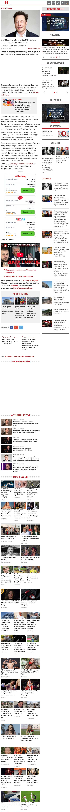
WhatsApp (14, 285)
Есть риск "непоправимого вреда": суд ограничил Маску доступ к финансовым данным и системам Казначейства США (26, 458)
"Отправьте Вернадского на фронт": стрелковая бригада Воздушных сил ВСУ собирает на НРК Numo (49, 87)
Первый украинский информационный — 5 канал (6, 3)
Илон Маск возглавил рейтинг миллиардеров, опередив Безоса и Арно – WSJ (26, 423)
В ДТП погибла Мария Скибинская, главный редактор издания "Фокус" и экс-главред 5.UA (61, 187)
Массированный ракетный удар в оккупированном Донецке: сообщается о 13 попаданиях (61, 301)
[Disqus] (20, 390)
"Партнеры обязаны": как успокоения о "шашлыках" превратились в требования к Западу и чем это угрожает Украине (61, 326)
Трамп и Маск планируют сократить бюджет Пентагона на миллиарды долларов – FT (31, 311)
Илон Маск (9, 356)
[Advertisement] (20, 204)
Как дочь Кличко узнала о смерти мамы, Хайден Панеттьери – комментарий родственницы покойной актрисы (61, 252)
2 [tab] (54, 57)
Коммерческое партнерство (47, 132)
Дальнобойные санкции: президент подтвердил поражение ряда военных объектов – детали (55, 53)
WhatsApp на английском (22, 288)
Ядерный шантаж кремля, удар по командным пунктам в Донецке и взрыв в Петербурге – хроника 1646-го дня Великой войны (61, 201)
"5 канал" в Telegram (30, 281)
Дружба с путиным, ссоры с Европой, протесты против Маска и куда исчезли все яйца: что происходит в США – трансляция (25, 106)
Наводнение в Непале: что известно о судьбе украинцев (61, 311)
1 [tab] (51, 57)
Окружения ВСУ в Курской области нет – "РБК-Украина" (9, 341)
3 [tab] (57, 57)
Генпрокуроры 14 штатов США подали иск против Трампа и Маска (7, 309)
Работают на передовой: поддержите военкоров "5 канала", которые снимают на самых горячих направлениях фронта (49, 75)
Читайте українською (33, 48)
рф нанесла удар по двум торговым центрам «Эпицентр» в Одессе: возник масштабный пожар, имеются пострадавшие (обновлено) (61, 287)
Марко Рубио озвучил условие (21, 164)
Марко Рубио (29, 356)
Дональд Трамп (18, 356)
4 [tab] (59, 57)
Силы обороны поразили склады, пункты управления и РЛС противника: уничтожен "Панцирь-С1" (56, 49)
